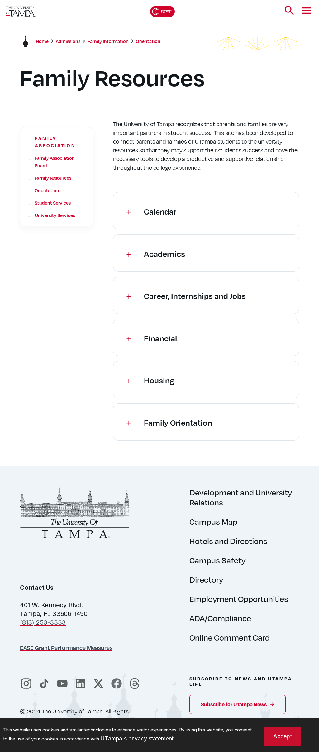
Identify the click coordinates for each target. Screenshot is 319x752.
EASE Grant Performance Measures (66, 647)
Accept (282, 736)
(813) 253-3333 (43, 622)
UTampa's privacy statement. (137, 738)
